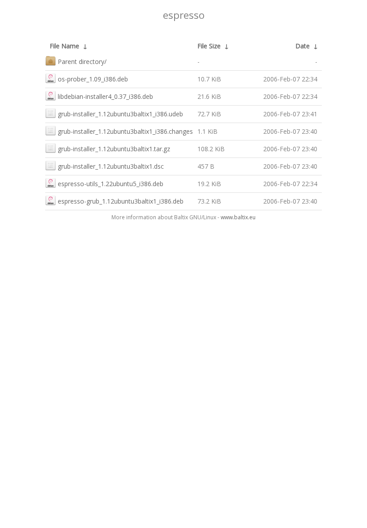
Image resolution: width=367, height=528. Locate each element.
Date (302, 46)
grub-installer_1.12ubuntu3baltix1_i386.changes (125, 131)
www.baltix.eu (238, 217)
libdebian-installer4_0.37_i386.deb (105, 96)
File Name (64, 46)
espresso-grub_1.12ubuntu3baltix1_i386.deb (121, 201)
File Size (209, 46)
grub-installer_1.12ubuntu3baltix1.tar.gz (114, 149)
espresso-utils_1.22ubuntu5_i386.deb (110, 183)
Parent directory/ (82, 61)
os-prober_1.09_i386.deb (93, 79)
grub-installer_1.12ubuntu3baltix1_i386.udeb (120, 114)
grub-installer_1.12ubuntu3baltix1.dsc (111, 166)
